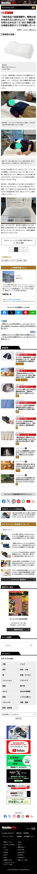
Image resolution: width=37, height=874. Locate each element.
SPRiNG (6, 852)
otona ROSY (21, 849)
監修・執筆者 (7, 707)
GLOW (5, 855)
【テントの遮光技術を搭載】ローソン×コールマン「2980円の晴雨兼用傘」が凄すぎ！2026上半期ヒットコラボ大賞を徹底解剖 (24, 572)
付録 (4, 664)
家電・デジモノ (25, 675)
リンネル (6, 849)
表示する (18, 718)
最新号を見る (18, 629)
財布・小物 (24, 669)
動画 (4, 697)
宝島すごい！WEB (22, 860)
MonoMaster (21, 857)
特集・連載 (24, 702)
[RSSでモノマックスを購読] (31, 816)
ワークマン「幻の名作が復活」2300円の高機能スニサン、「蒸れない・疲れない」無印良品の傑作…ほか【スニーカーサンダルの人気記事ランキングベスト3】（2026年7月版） (26, 426)
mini (5, 847)
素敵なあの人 (21, 847)
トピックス (24, 380)
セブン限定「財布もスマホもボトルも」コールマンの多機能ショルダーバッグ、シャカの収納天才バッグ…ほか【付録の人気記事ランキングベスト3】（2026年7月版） (23, 536)
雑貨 (33, 7)
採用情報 (26, 833)
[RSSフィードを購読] (33, 503)
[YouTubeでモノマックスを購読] (28, 503)
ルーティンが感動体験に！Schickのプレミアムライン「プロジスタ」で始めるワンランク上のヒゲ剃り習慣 (25, 453)
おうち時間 (5, 260)
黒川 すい (19, 278)
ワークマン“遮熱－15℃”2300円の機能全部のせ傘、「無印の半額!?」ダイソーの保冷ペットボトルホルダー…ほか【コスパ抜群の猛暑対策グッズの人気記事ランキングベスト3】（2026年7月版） (26, 394)
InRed (19, 842)
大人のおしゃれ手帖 (9, 844)
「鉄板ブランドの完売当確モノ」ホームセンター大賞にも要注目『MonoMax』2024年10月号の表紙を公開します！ (18, 326)
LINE (33, 312)
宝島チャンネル (8, 842)
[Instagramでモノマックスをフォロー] (13, 503)
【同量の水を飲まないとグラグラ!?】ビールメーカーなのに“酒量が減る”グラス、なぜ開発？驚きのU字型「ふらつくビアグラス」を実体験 (26, 377)
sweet (19, 844)
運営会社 (19, 833)
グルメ (18, 380)
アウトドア (24, 680)
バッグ (22, 664)
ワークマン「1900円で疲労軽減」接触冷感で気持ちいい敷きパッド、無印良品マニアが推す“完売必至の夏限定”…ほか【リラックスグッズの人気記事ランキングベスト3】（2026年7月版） (26, 410)
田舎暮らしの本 (8, 860)
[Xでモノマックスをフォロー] (9, 503)
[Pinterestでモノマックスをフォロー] (18, 503)
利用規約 (19, 836)
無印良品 (19, 260)
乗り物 (22, 686)
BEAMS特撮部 (25, 691)
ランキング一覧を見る (18, 579)
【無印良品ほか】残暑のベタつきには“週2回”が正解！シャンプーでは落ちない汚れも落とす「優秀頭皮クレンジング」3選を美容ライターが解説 (26, 441)
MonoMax (20, 855)
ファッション (19, 364)
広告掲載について (29, 836)
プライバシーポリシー (8, 836)
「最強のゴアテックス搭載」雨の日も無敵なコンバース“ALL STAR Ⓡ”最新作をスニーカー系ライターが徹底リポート (18, 337)
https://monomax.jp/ (14, 299)
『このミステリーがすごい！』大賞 (9, 863)
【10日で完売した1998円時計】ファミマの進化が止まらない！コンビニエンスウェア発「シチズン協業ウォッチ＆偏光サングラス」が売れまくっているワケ (23, 563)
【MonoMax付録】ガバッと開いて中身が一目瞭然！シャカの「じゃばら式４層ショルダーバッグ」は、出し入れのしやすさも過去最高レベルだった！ (24, 515)
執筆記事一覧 (6, 294)
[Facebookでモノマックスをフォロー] (4, 503)
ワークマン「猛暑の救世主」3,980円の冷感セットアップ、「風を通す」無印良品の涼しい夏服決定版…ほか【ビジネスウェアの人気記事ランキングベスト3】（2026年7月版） (26, 362)
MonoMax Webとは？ (8, 833)
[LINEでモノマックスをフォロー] (23, 503)
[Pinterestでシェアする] (25, 312)
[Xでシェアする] (11, 312)
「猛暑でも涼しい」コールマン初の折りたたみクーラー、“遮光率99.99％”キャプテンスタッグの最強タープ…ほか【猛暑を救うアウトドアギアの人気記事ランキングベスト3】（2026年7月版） (23, 545)
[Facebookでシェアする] (4, 312)
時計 (4, 669)
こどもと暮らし (25, 697)
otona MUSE (21, 852)
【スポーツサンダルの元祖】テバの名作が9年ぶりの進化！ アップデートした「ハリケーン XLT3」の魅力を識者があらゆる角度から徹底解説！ (26, 481)
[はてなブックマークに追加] (18, 312)
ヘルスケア (12, 260)
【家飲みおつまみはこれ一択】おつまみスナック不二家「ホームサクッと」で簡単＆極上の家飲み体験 (25, 467)
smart (5, 857)
